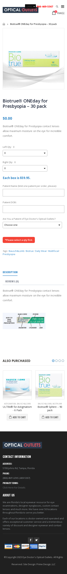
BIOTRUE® (57, 403)
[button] (53, 361)
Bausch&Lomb (16, 251)
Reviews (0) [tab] (12, 281)
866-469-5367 (44, 6)
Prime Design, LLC (45, 564)
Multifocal (53, 251)
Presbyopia (9, 254)
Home (4, 24)
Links (29, 6)
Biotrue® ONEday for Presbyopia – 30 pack (25, 103)
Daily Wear (41, 251)
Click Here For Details (14, 487)
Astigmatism (10, 403)
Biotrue (30, 251)
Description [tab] (10, 272)
